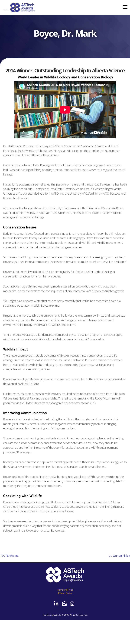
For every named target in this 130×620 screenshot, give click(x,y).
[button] (125, 7)
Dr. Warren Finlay (119, 555)
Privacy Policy (65, 593)
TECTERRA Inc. (9, 555)
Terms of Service (65, 589)
